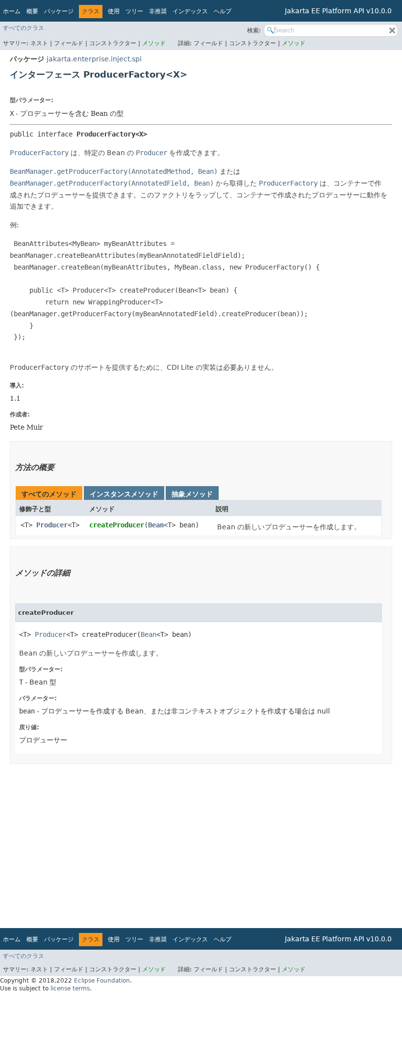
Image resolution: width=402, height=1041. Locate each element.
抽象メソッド (192, 494)
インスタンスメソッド (124, 494)
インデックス (190, 11)
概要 (32, 11)
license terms (70, 988)
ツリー (134, 11)
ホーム (12, 11)
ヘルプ (222, 11)
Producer (52, 525)
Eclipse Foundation (102, 980)
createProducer (116, 525)
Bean (156, 525)
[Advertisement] (201, 842)
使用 (114, 11)
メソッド (154, 43)
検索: (254, 30)
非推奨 (158, 11)
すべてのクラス (23, 28)
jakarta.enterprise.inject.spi (94, 59)
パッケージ (59, 11)
